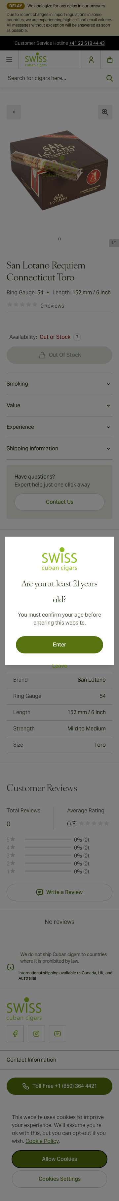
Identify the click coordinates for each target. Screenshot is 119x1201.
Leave (59, 665)
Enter (59, 644)
